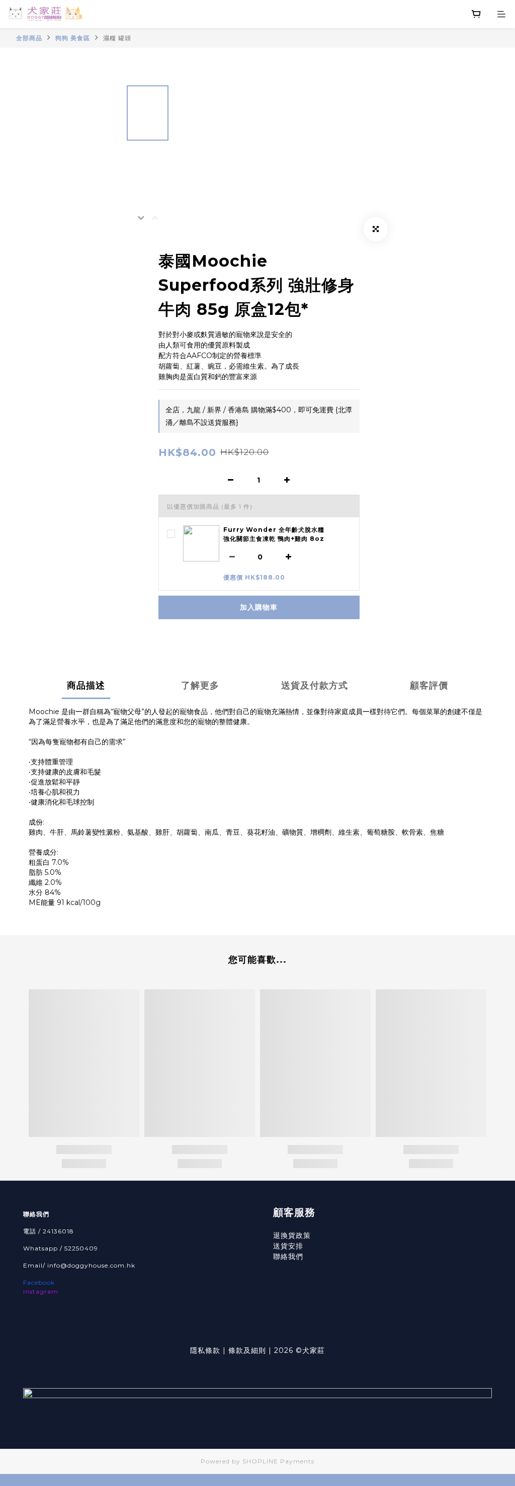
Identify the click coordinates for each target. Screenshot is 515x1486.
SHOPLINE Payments (278, 1461)
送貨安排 (288, 1245)
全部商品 (29, 38)
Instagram (40, 1291)
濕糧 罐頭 (117, 38)
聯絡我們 (288, 1256)
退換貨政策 (292, 1235)
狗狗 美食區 (72, 38)
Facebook (39, 1282)
